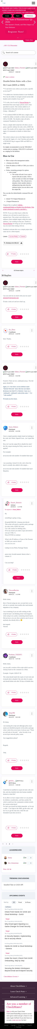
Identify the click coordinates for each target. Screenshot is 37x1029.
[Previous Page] (3, 844)
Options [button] (33, 45)
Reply (16, 261)
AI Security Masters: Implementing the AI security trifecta (18, 937)
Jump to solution (9, 77)
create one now (16, 1020)
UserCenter (18, 1027)
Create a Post (29, 40)
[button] (7, 16)
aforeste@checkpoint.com (11, 298)
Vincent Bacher (24, 102)
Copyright (13, 1025)
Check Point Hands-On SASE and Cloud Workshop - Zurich (18, 913)
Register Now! (16, 31)
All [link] (14, 902)
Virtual (7, 919)
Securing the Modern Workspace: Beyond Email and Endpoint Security (18, 969)
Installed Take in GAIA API (13, 885)
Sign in (9, 1011)
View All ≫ (7, 869)
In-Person (8, 907)
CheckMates (11, 976)
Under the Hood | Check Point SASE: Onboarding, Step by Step (19, 959)
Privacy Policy (30, 10)
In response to (13, 509)
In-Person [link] (27, 902)
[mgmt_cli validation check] (34, 270)
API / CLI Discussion (10, 45)
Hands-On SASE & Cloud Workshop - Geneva (18, 947)
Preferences (30, 16)
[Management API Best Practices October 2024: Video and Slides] (3, 270)
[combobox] (18, 52)
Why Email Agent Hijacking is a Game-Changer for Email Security (17, 925)
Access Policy (13, 236)
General (22, 236)
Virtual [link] (20, 902)
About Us (29, 1025)
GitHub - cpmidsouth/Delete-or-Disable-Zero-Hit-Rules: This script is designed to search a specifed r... (18, 207)
